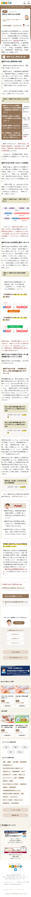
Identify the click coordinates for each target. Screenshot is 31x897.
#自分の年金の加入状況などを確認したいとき (13, 768)
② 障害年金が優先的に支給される (13, 588)
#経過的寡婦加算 (16, 771)
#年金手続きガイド (7, 774)
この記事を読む (7, 705)
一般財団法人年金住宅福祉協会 (11, 884)
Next (20, 25)
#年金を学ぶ (5, 796)
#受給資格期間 (23, 762)
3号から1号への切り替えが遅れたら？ (7, 697)
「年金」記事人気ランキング (15, 657)
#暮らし (23, 771)
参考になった (16, 638)
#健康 (22, 793)
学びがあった (16, 634)
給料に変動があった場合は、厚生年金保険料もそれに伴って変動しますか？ (22, 726)
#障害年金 (5, 780)
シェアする (19, 622)
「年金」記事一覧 (15, 652)
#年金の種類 (15, 762)
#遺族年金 (5, 787)
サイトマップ (20, 889)
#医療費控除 (21, 777)
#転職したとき (22, 774)
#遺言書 (11, 780)
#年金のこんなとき (18, 800)
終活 (25, 747)
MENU (28, 3)
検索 (25, 3)
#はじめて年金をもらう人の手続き (10, 784)
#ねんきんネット (14, 796)
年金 (9, 6)
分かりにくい (16, 643)
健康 (15, 747)
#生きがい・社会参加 (7, 800)
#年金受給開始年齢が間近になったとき (11, 790)
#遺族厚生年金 (6, 803)
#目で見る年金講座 (7, 25)
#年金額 (15, 774)
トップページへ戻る (15, 810)
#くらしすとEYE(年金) (18, 25)
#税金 (15, 777)
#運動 (4, 762)
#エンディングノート (7, 777)
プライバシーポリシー (8, 889)
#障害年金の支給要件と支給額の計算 (11, 793)
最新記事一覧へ (15, 815)
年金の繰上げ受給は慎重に (22, 697)
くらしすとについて (8, 882)
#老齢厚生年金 (23, 784)
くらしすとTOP (4, 6)
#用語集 (9, 762)
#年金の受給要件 (15, 803)
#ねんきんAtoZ (4, 732)
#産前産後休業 (12, 787)
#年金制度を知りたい (7, 765)
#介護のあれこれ (6, 771)
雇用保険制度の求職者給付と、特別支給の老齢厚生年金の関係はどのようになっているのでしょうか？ (7, 726)
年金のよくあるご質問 (23, 882)
